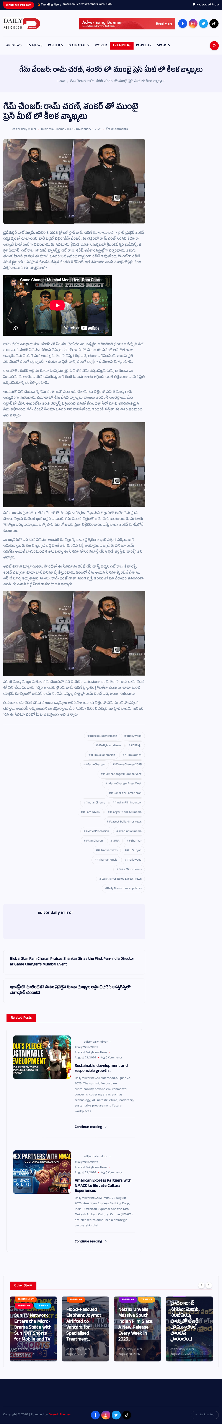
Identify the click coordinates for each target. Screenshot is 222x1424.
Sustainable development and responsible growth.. (188, 1335)
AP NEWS (14, 50)
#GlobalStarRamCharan (126, 798)
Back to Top (206, 1420)
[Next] (209, 1290)
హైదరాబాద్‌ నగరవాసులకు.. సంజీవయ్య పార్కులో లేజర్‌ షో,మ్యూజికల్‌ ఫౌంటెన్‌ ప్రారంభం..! (133, 1326)
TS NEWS (34, 50)
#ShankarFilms (108, 855)
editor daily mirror (24, 134)
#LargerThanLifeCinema (126, 817)
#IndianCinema (95, 808)
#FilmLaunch (133, 760)
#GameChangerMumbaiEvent (122, 779)
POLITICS (55, 50)
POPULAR (144, 50)
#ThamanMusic (107, 865)
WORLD (101, 50)
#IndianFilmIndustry (128, 808)
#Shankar (135, 846)
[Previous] (201, 1290)
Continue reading (89, 1132)
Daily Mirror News (130, 874)
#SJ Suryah (134, 855)
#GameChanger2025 (128, 770)
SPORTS (163, 50)
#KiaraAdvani (92, 817)
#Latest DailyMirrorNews (125, 827)
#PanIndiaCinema (130, 836)
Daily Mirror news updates (124, 893)
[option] (33, 1333)
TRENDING (122, 50)
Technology (182, 1310)
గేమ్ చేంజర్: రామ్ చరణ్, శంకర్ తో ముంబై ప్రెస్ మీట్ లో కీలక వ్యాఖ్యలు (117, 86)
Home (61, 86)
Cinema (59, 134)
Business (47, 134)
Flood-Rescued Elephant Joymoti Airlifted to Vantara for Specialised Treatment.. (32, 1329)
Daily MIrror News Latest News (121, 884)
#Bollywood (134, 741)
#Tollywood (134, 865)
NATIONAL (77, 50)
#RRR (116, 846)
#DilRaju (136, 750)
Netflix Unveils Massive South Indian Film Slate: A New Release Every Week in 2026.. (83, 1329)
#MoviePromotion (97, 836)
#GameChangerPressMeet (125, 789)
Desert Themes (60, 1420)
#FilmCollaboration (102, 760)
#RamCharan (94, 846)
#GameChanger (95, 770)
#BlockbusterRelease (103, 741)
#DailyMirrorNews (109, 750)
